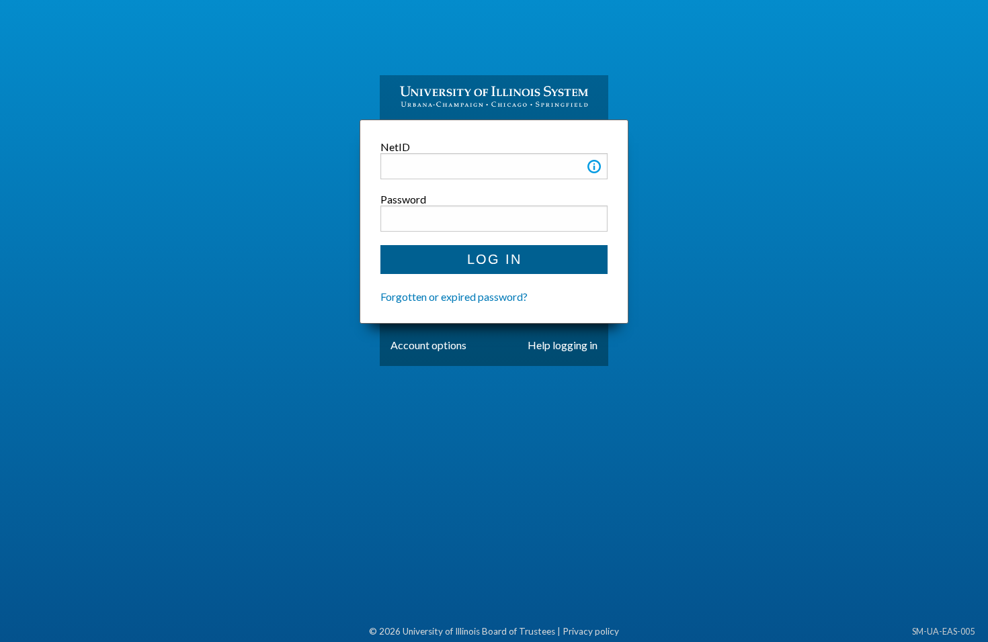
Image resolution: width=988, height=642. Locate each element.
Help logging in (563, 344)
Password (403, 199)
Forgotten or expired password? (454, 296)
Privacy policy (591, 631)
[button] (594, 169)
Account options (428, 344)
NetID (395, 146)
